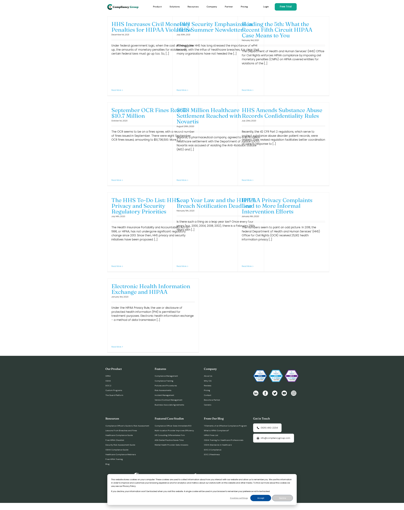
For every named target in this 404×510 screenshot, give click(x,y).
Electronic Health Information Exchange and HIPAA (150, 289)
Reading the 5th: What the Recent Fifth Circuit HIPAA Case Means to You (277, 29)
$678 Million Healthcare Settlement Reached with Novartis (209, 116)
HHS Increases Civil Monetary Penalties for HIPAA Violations (151, 26)
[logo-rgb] (123, 5)
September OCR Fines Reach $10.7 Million (148, 113)
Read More (116, 90)
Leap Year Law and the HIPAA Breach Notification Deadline (216, 203)
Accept (260, 498)
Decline (282, 498)
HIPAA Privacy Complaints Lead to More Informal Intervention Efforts (277, 206)
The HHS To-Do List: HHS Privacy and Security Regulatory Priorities (145, 206)
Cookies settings (239, 498)
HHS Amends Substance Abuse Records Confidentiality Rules (282, 113)
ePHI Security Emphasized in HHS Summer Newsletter (214, 26)
